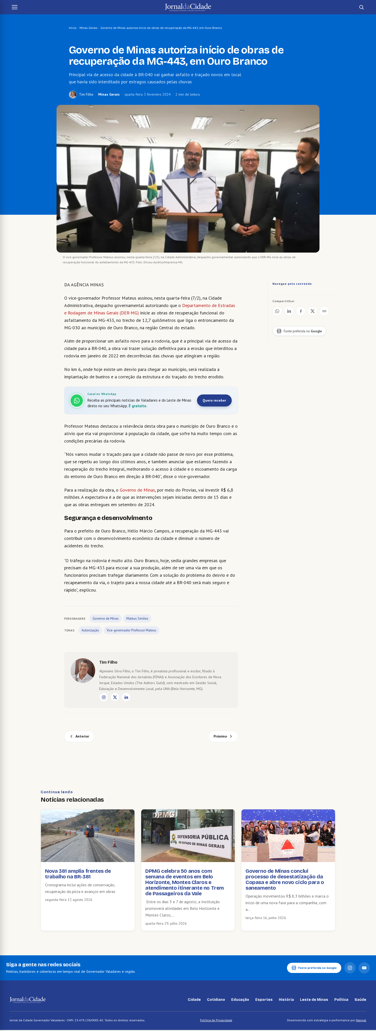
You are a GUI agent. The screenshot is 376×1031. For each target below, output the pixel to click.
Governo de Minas (137, 490)
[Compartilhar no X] (312, 311)
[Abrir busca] (361, 7)
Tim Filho (86, 94)
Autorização (90, 630)
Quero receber (214, 400)
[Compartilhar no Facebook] (301, 311)
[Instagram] (103, 697)
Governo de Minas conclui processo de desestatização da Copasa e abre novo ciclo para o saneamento (285, 879)
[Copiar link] (324, 311)
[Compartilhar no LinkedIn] (289, 311)
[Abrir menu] (14, 7)
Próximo (220, 736)
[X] (114, 697)
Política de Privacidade (216, 1020)
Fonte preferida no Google (317, 968)
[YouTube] (364, 967)
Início (72, 28)
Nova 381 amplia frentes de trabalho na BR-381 (78, 874)
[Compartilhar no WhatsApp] (277, 311)
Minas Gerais (88, 28)
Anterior (82, 736)
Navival (361, 1020)
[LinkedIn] (126, 697)
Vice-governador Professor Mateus (131, 630)
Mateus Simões (137, 618)
